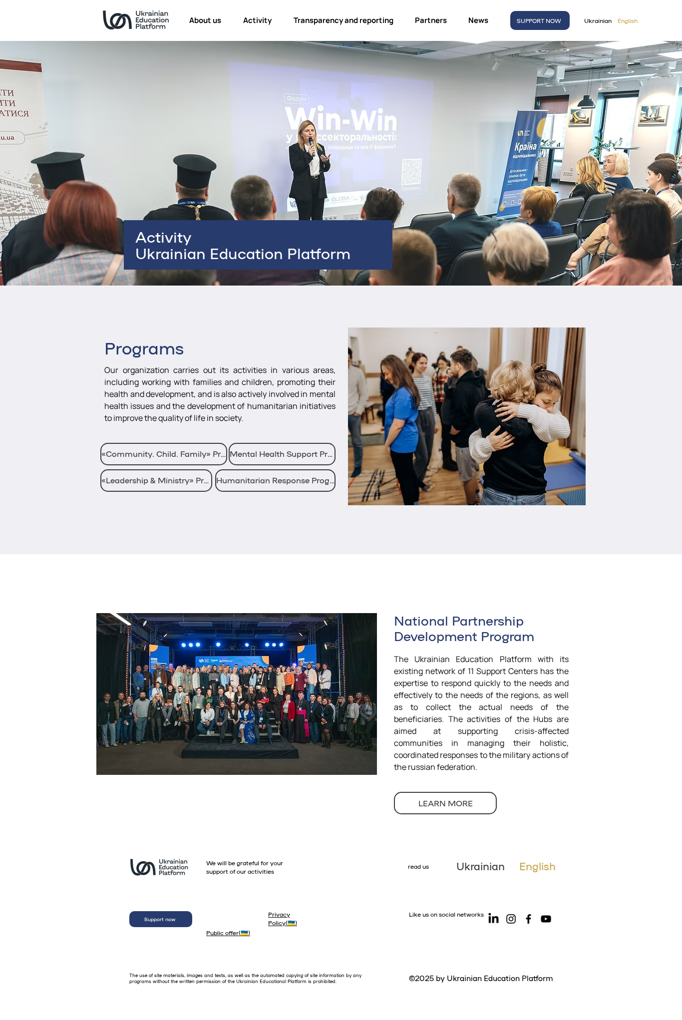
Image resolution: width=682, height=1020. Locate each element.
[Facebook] (528, 919)
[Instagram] (511, 919)
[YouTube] (546, 919)
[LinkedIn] (493, 919)
